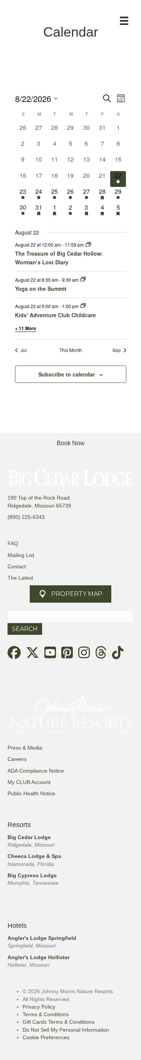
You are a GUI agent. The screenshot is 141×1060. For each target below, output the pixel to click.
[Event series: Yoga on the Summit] (83, 279)
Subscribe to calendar (66, 374)
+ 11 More (25, 328)
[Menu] (124, 20)
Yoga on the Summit (41, 288)
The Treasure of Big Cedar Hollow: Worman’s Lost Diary (59, 258)
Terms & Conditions (46, 1014)
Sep (116, 350)
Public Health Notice (31, 793)
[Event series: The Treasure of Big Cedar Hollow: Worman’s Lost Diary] (88, 244)
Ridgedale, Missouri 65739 (39, 506)
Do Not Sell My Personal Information (66, 1030)
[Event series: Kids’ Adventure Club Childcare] (83, 305)
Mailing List (21, 555)
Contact (17, 566)
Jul (24, 350)
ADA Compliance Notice (36, 771)
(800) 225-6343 (26, 517)
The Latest (20, 578)
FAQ (13, 543)
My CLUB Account (29, 782)
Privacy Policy (39, 1007)
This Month (70, 350)
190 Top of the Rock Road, (39, 498)
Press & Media (25, 748)
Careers (17, 759)
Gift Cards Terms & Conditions (58, 1022)
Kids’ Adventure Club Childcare (55, 315)
